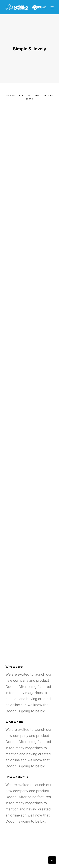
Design (29, 99)
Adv (28, 96)
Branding (48, 96)
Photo (37, 96)
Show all (10, 96)
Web (21, 96)
